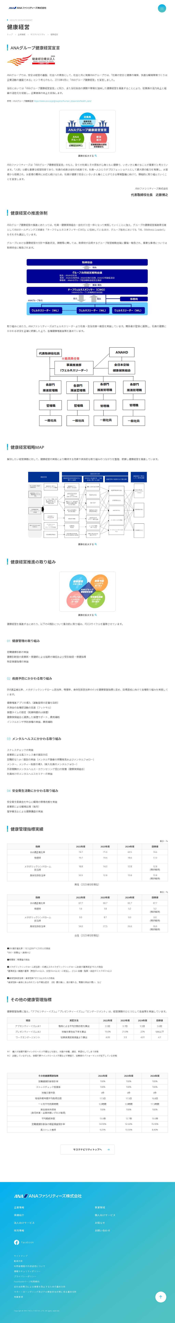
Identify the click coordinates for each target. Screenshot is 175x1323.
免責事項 (18, 1296)
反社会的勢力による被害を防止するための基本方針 (40, 1286)
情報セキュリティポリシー (27, 1271)
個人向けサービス (105, 1215)
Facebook (27, 1242)
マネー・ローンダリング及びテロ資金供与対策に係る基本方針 (45, 1291)
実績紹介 (19, 1215)
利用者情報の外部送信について (29, 1266)
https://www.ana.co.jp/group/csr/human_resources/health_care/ (62, 101)
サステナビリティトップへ (87, 1149)
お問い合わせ (102, 1230)
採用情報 (19, 1230)
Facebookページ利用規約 (27, 1281)
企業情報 (19, 1207)
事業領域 (100, 1207)
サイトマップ (21, 1255)
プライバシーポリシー (25, 1276)
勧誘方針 (18, 1261)
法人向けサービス (24, 1222)
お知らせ (100, 1222)
